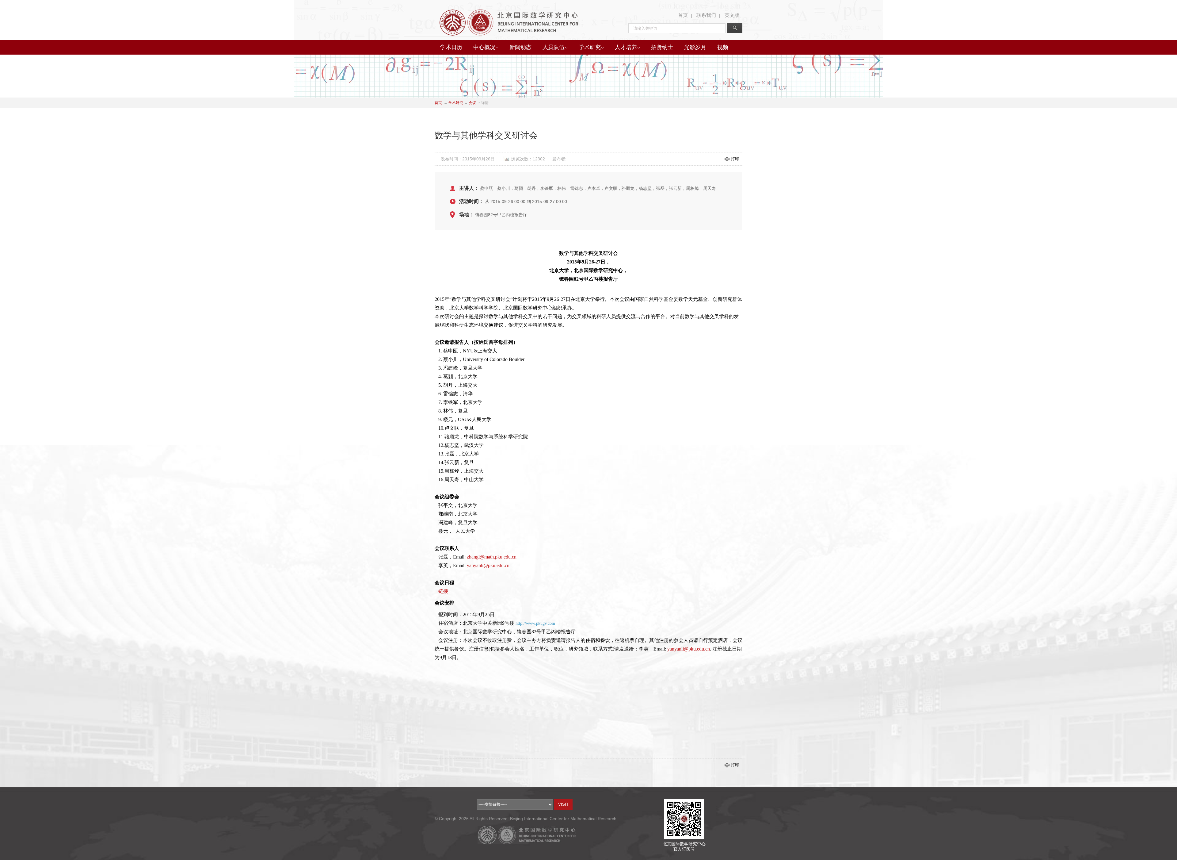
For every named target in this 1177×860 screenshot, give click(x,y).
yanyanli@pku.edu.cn (488, 565)
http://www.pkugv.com (535, 623)
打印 (735, 158)
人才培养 (626, 47)
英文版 (732, 15)
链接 (443, 591)
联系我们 (706, 15)
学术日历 (451, 47)
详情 (485, 103)
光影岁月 (695, 47)
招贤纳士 (662, 47)
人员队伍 (554, 47)
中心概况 (484, 47)
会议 (472, 103)
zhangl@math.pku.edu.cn (491, 556)
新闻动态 (520, 47)
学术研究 (590, 47)
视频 (722, 47)
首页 (683, 15)
